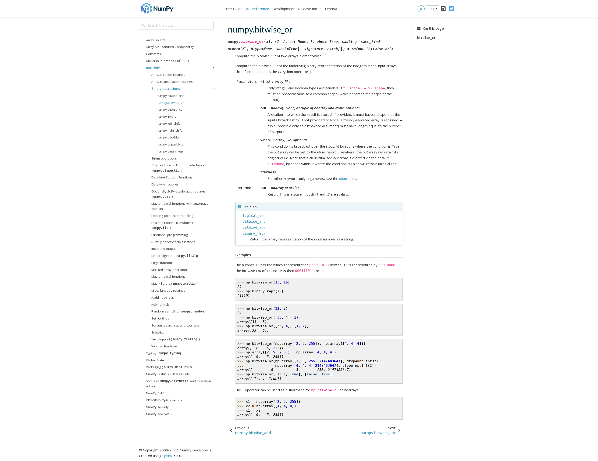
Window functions (164, 346)
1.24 (431, 9)
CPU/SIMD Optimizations (164, 400)
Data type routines (165, 184)
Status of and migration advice (178, 383)
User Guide (233, 8)
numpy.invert (166, 116)
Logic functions (162, 263)
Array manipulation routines (172, 82)
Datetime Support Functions (171, 177)
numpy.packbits (168, 137)
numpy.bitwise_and (171, 96)
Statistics (157, 332)
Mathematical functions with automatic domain (179, 206)
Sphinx (167, 455)
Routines (153, 68)
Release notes (309, 8)
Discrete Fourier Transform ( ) (172, 225)
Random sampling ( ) (178, 311)
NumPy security (157, 407)
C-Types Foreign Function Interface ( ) (177, 167)
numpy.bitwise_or (170, 102)
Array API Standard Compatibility (170, 47)
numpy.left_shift (168, 123)
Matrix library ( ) (174, 283)
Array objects (155, 40)
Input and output (163, 249)
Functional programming (169, 235)
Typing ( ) (165, 353)
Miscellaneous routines (168, 290)
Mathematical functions (168, 276)
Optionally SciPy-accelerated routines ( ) (179, 194)
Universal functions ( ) (167, 61)
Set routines (160, 318)
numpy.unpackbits (170, 144)
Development (284, 8)
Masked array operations (170, 270)
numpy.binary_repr (170, 151)
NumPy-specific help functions (173, 242)
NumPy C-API (155, 393)
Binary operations (165, 89)
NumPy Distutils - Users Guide (168, 374)
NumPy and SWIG (159, 414)
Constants (153, 54)
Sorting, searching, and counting (175, 325)
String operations (164, 158)
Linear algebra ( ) (176, 256)
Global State (155, 360)
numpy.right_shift (169, 130)
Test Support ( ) (175, 339)
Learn (329, 8)
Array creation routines (168, 75)
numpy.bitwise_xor (170, 109)
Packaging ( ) (170, 367)
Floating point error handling (172, 216)
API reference (257, 8)
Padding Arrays (162, 297)
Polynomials (160, 304)
